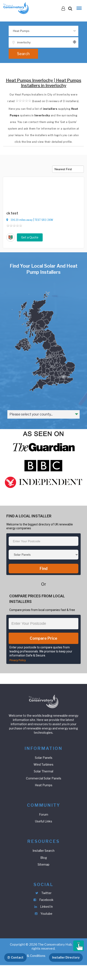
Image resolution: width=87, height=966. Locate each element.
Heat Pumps (43, 785)
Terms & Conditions (31, 956)
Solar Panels (43, 757)
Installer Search (43, 850)
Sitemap (43, 864)
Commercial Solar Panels (43, 778)
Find (44, 568)
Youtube (46, 913)
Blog (43, 857)
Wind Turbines (43, 764)
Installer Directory (66, 957)
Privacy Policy (18, 660)
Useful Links (43, 821)
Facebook (46, 900)
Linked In (46, 906)
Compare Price (43, 638)
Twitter (46, 893)
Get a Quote (29, 237)
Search (23, 53)
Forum (43, 814)
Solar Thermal (43, 771)
